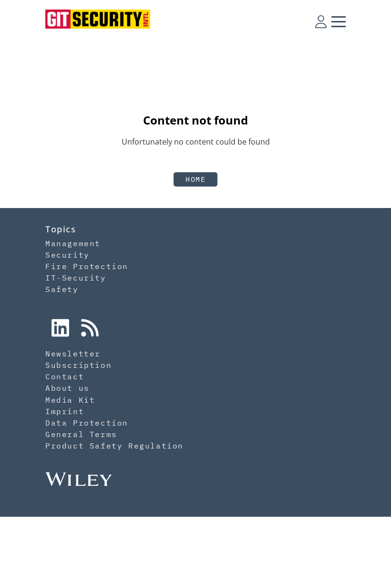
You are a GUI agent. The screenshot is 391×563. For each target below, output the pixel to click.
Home (195, 179)
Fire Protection (86, 266)
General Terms (81, 434)
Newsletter (73, 353)
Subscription (78, 365)
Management (73, 243)
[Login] (321, 21)
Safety (62, 289)
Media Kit (70, 400)
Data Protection (86, 422)
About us (67, 388)
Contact (64, 376)
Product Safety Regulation (114, 445)
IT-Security (75, 277)
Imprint (64, 411)
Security (67, 255)
